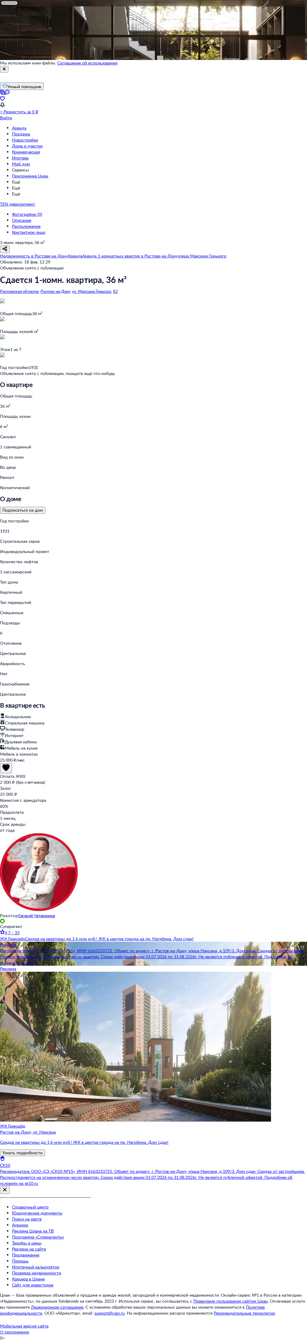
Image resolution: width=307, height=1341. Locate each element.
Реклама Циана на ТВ (33, 1231)
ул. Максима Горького (91, 291)
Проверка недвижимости (36, 1273)
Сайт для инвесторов (32, 1285)
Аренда (19, 128)
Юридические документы (37, 1213)
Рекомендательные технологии (244, 1313)
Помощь (20, 1261)
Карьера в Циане (28, 1279)
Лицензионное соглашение (57, 1307)
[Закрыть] (4, 69)
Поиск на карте (27, 1219)
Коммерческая (26, 152)
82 (115, 291)
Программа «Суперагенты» (38, 1237)
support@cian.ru (109, 1313)
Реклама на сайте (29, 1249)
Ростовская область (19, 291)
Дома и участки (27, 146)
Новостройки (25, 140)
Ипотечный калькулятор (35, 1267)
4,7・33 (12, 932)
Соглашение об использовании (87, 63)
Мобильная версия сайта (24, 1326)
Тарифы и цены (26, 1243)
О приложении (14, 1332)
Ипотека (20, 158)
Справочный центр (30, 1207)
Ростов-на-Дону (55, 291)
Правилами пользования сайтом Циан (230, 1301)
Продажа (21, 134)
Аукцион (20, 1225)
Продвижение (25, 1255)
